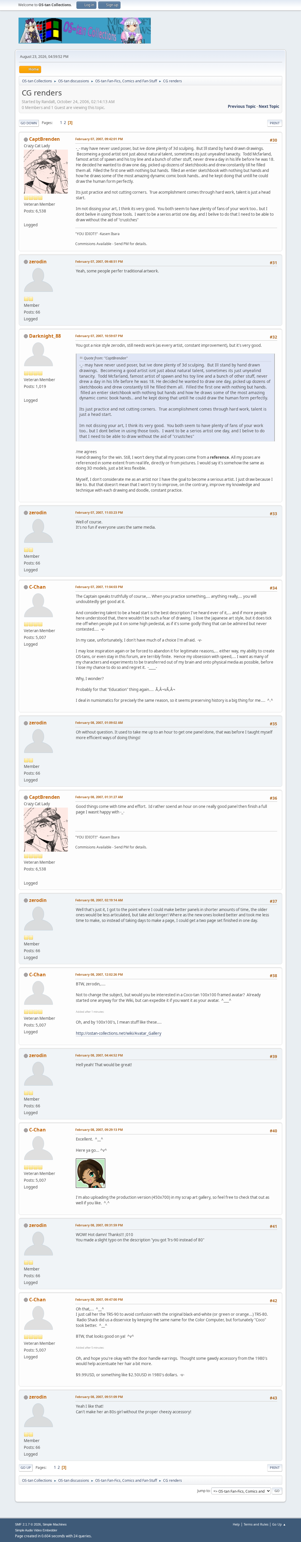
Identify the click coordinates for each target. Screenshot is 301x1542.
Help (236, 1524)
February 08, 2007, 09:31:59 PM (99, 1225)
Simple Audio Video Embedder (36, 1530)
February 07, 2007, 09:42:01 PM (99, 139)
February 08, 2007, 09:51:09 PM (99, 1396)
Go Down (29, 123)
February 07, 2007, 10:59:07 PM (99, 336)
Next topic (269, 106)
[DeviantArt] (26, 217)
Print (275, 123)
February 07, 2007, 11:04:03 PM (99, 587)
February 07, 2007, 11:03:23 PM (99, 512)
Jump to (203, 1490)
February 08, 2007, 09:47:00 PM (99, 1299)
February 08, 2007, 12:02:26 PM (99, 974)
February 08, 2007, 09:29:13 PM (99, 1129)
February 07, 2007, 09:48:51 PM (99, 261)
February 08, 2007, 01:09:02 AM (99, 722)
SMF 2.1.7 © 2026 (28, 1524)
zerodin (38, 261)
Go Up (26, 1467)
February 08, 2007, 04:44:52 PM (99, 1055)
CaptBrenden (44, 139)
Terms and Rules (256, 1524)
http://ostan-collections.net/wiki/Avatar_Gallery (118, 1033)
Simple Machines (55, 1524)
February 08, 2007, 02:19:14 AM (99, 900)
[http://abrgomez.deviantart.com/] (26, 393)
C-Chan (37, 587)
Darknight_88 (45, 336)
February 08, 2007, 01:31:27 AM (99, 797)
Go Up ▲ (279, 1524)
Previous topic (242, 106)
